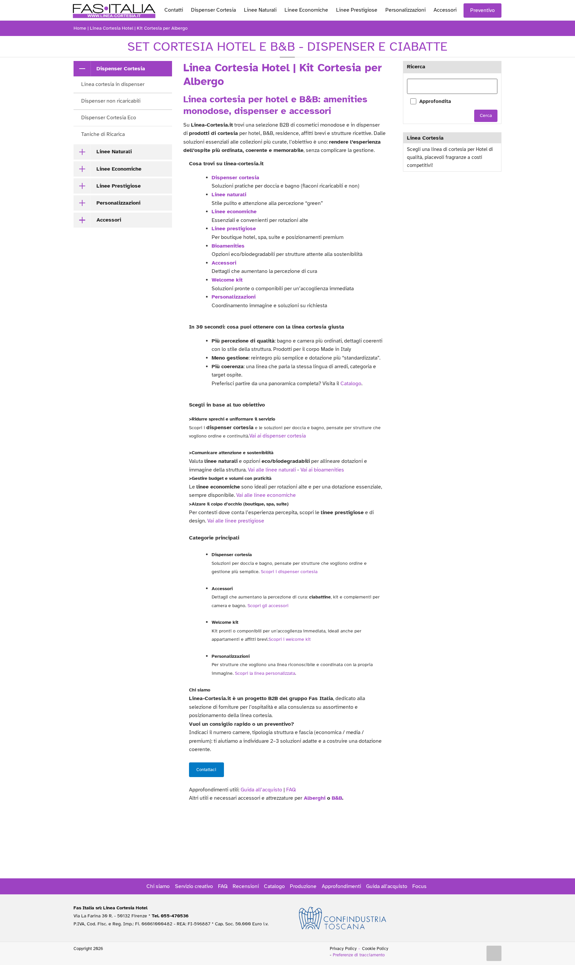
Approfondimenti (341, 886)
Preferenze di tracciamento (359, 955)
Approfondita (435, 101)
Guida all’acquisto (261, 789)
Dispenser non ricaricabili (110, 101)
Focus (419, 886)
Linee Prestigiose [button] (118, 186)
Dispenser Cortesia (213, 10)
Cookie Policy (375, 948)
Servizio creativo (194, 886)
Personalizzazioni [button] (118, 203)
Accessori (445, 10)
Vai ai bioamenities (322, 470)
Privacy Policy (343, 948)
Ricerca (416, 66)
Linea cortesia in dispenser (112, 84)
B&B (337, 798)
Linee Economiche (306, 10)
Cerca (486, 115)
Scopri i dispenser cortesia (289, 571)
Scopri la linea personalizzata (265, 673)
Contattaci (206, 769)
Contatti (173, 10)
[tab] (123, 68)
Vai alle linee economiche (266, 495)
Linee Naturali (260, 10)
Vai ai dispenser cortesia (277, 436)
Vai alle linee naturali (272, 470)
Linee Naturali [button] (114, 151)
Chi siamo (158, 886)
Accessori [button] (108, 220)
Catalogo (350, 383)
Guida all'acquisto (386, 886)
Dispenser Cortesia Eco (108, 117)
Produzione (303, 886)
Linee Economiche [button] (118, 169)
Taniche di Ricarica (103, 134)
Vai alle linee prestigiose (235, 520)
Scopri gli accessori (268, 605)
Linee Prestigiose (356, 10)
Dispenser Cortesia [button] (120, 68)
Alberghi (314, 798)
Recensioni (246, 886)
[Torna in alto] (494, 953)
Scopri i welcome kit (290, 639)
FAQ (291, 789)
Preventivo (482, 10)
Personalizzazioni (405, 10)
